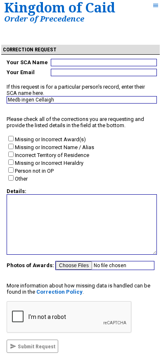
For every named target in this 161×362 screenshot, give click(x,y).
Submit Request (36, 346)
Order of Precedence (44, 18)
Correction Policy (59, 292)
